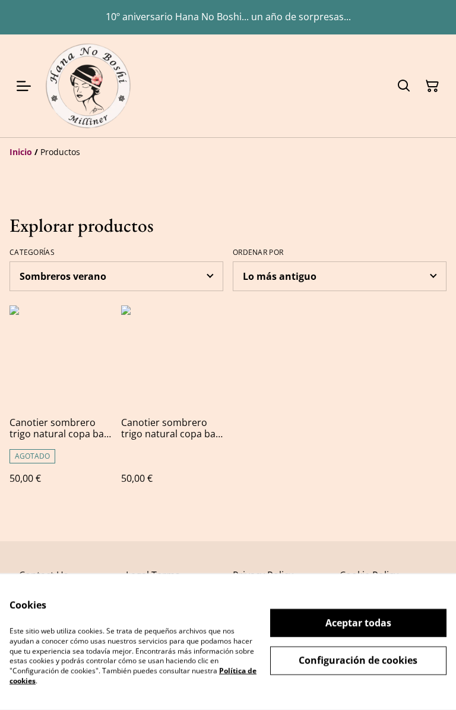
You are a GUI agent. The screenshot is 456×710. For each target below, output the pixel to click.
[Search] (404, 86)
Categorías (32, 252)
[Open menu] (24, 86)
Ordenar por (258, 252)
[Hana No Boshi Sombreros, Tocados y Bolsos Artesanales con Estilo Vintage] (88, 85)
